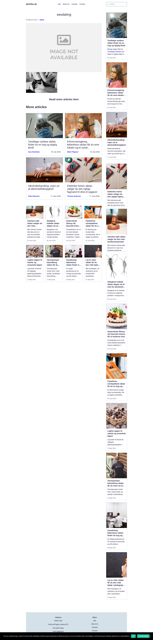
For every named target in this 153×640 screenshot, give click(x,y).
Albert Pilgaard (72, 152)
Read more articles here (64, 99)
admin (42, 20)
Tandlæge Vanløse (114, 52)
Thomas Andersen (74, 196)
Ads (59, 4)
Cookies (74, 4)
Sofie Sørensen (34, 196)
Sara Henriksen (34, 152)
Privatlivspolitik (143, 636)
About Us (66, 4)
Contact (82, 4)
